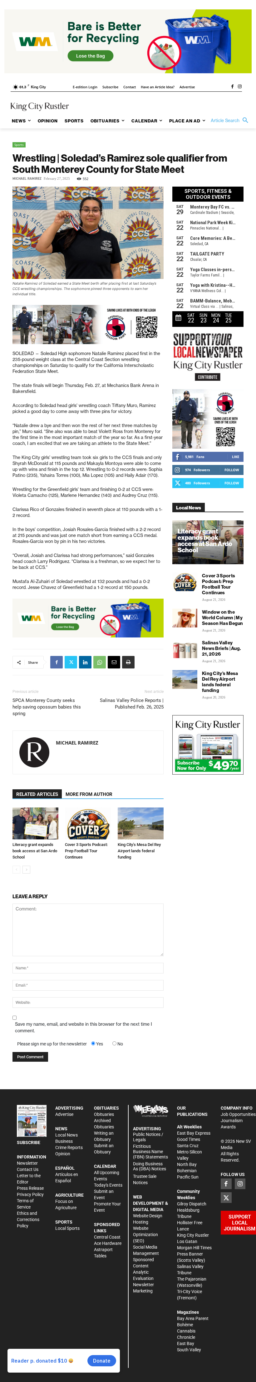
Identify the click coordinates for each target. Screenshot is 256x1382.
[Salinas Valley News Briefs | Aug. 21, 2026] (184, 648)
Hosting (140, 1222)
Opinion (62, 1153)
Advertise (64, 1114)
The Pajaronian (191, 1278)
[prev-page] (16, 870)
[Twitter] (71, 662)
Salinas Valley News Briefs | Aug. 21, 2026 (221, 648)
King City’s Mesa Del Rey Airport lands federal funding (139, 850)
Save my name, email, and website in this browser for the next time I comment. (83, 1027)
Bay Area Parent (193, 1318)
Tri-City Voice (189, 1291)
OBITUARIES (106, 1108)
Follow (231, 469)
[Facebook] (232, 87)
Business (64, 1141)
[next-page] (26, 870)
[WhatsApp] (99, 662)
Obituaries (104, 1114)
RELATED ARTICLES (37, 794)
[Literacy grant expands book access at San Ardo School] (35, 823)
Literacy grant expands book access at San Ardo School (34, 850)
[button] (231, 120)
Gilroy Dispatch (191, 1203)
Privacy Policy (30, 1194)
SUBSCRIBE (28, 1142)
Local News (66, 1134)
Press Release (30, 1188)
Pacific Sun (188, 1176)
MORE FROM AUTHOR (89, 794)
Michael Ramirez (27, 178)
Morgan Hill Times (194, 1247)
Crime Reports (69, 1147)
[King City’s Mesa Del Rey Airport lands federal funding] (141, 823)
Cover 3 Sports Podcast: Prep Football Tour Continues (86, 850)
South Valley (189, 1349)
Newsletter (27, 1163)
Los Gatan (187, 1241)
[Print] (128, 662)
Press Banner (190, 1253)
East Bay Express (193, 1133)
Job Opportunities (238, 1114)
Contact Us (27, 1169)
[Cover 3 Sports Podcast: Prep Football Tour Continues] (88, 823)
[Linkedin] (85, 662)
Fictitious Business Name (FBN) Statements (150, 1151)
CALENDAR (105, 1166)
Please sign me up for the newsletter (52, 1043)
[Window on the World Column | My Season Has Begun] (184, 618)
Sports (19, 144)
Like (235, 456)
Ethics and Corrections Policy (28, 1219)
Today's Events (108, 1185)
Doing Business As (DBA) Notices (149, 1166)
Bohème (185, 1324)
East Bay (185, 1343)
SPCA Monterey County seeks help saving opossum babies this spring (46, 707)
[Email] (114, 662)
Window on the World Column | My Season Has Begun (222, 617)
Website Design (147, 1215)
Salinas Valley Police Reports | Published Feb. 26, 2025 (132, 704)
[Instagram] (240, 87)
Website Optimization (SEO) (145, 1234)
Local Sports (67, 1228)
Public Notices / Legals (148, 1137)
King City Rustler (193, 1235)
